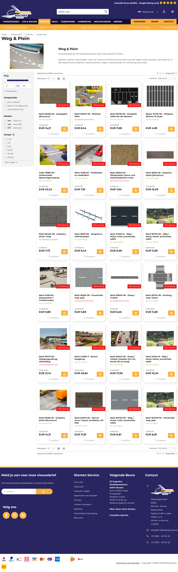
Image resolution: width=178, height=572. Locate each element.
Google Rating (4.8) (149, 3)
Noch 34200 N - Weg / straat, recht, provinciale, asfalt (122, 236)
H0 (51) (10, 154)
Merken (117, 21)
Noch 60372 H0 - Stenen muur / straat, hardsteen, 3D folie (89, 420)
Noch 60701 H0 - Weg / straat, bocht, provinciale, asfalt (159, 236)
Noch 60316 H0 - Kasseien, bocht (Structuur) (52, 419)
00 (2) (9, 150)
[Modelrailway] (16, 18)
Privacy (77, 500)
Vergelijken (54, 134)
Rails (55, 21)
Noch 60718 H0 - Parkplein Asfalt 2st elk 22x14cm (123, 115)
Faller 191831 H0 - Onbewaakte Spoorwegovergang (49, 175)
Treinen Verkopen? (83, 504)
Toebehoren (68, 21)
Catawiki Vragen (82, 491)
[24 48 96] (51, 78)
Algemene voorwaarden (85, 495)
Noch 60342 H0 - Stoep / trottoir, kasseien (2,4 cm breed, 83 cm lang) (122, 359)
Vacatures (79, 486)
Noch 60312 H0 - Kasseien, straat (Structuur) (159, 173)
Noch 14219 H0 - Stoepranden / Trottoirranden (47, 298)
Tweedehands (11, 21)
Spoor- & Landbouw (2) (17, 106)
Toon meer (9, 162)
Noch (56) (17, 124)
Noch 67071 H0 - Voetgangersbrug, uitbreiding (48, 359)
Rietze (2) (17, 128)
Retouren (78, 518)
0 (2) (9, 146)
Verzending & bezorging (85, 513)
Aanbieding (84, 21)
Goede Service (170, 27)
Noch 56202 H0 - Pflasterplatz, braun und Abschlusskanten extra (122, 175)
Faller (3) (17, 120)
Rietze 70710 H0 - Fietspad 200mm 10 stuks (159, 115)
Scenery (44, 21)
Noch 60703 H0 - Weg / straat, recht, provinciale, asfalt (122, 420)
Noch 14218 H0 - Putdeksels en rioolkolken (88, 173)
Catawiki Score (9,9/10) (125, 3)
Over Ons (78, 482)
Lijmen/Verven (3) (15, 109)
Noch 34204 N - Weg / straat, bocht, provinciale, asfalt (159, 359)
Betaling (78, 509)
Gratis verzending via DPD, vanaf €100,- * (100, 27)
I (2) (8, 143)
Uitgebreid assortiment (15, 27)
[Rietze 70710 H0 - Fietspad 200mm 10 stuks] (160, 96)
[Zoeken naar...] (106, 11)
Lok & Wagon (29, 21)
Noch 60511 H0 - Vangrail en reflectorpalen (88, 235)
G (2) (9, 139)
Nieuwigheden (102, 21)
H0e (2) (10, 157)
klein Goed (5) (13, 102)
